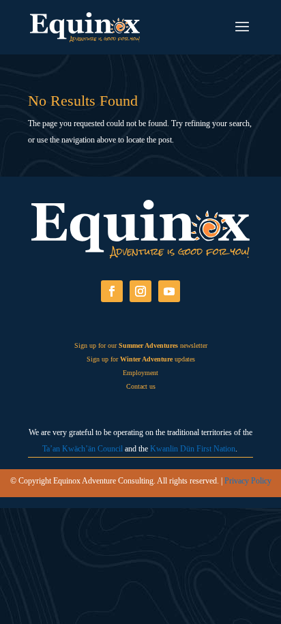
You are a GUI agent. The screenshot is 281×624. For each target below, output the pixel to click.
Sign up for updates (141, 359)
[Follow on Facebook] (112, 291)
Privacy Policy (247, 481)
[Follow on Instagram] (140, 291)
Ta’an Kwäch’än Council (82, 449)
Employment (140, 372)
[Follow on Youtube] (169, 291)
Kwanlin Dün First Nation (192, 449)
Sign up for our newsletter (140, 345)
